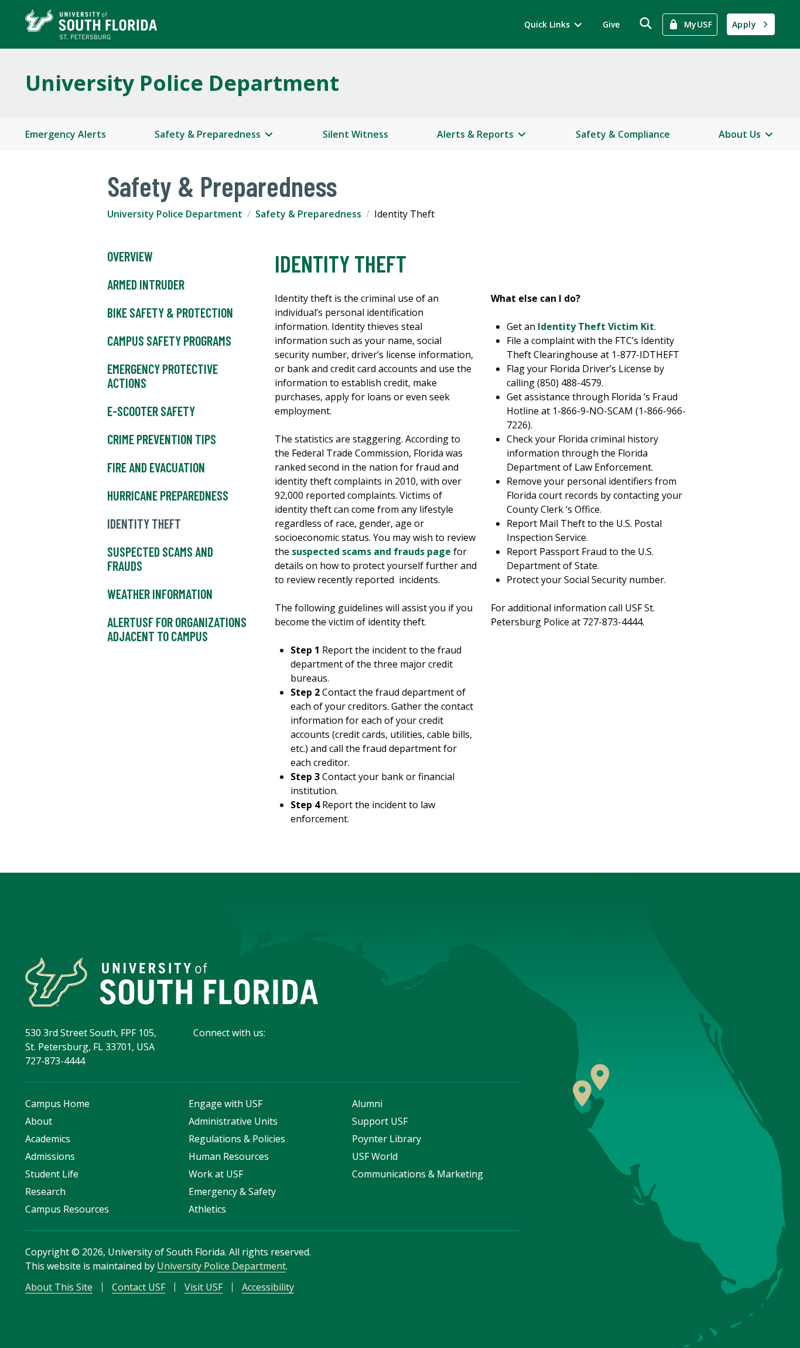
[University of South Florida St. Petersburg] (91, 24)
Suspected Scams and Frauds (160, 558)
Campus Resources (67, 1209)
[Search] (645, 23)
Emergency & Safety (232, 1191)
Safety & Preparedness (308, 213)
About (38, 1121)
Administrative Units (233, 1121)
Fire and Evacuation (156, 467)
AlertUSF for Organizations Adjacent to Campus (177, 629)
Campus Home (57, 1103)
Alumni (367, 1103)
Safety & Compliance (623, 134)
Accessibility (268, 1287)
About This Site (59, 1287)
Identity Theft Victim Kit (596, 326)
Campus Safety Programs (169, 340)
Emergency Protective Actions (162, 376)
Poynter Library (386, 1138)
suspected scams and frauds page (371, 551)
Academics (47, 1138)
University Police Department (182, 83)
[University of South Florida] (171, 982)
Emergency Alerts (65, 134)
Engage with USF (225, 1103)
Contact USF (138, 1287)
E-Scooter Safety (151, 411)
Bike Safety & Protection (170, 312)
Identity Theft (144, 523)
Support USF (380, 1121)
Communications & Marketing (417, 1173)
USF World (375, 1156)
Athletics (207, 1209)
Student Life (51, 1173)
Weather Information (160, 594)
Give (611, 24)
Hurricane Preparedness (167, 495)
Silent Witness (355, 134)
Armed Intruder (145, 284)
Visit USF (203, 1287)
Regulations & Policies (237, 1138)
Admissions (50, 1156)
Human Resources (229, 1156)
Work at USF (216, 1173)
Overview (130, 256)
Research (45, 1191)
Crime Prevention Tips (161, 439)
